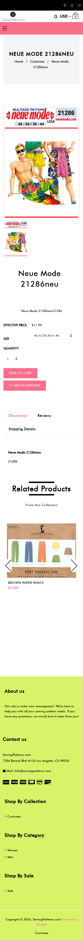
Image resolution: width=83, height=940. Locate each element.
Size (6, 338)
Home (19, 62)
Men (10, 857)
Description (18, 415)
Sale (10, 891)
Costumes (37, 62)
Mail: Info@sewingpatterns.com (29, 771)
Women (12, 850)
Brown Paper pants (26, 583)
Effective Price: (15, 325)
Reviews (44, 415)
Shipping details (22, 429)
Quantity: (11, 348)
